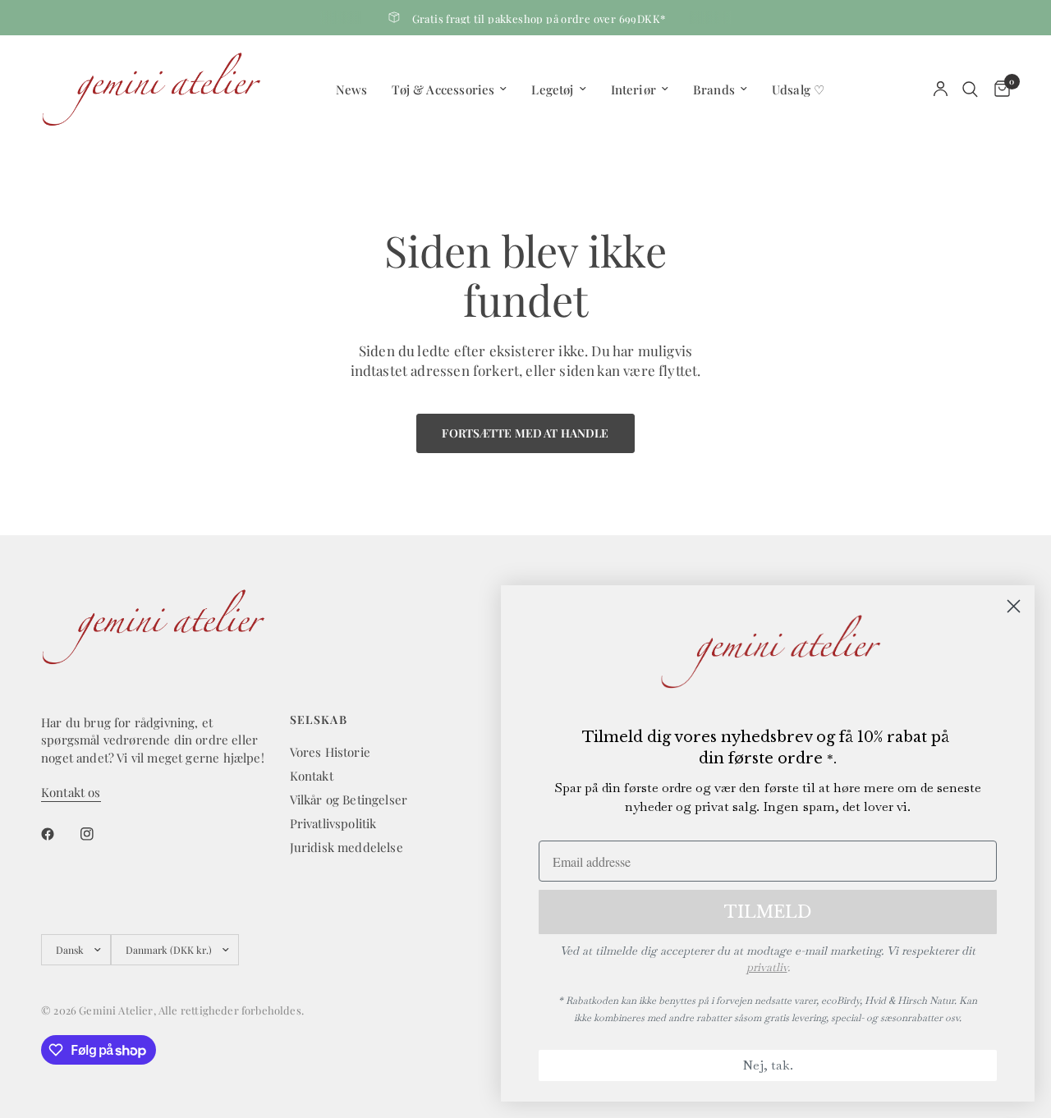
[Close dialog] (1013, 606)
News (352, 89)
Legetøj (552, 89)
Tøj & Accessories (443, 89)
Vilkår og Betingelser (349, 799)
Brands (714, 89)
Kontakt (311, 775)
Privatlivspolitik (333, 823)
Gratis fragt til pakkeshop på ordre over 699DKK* (539, 18)
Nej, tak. (767, 1065)
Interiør (633, 89)
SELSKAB (319, 720)
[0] (998, 89)
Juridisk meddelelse (346, 847)
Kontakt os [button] (71, 793)
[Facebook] (59, 834)
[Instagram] (98, 834)
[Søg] (970, 89)
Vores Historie (330, 752)
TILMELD (767, 912)
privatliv (766, 967)
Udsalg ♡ (798, 89)
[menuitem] (352, 89)
